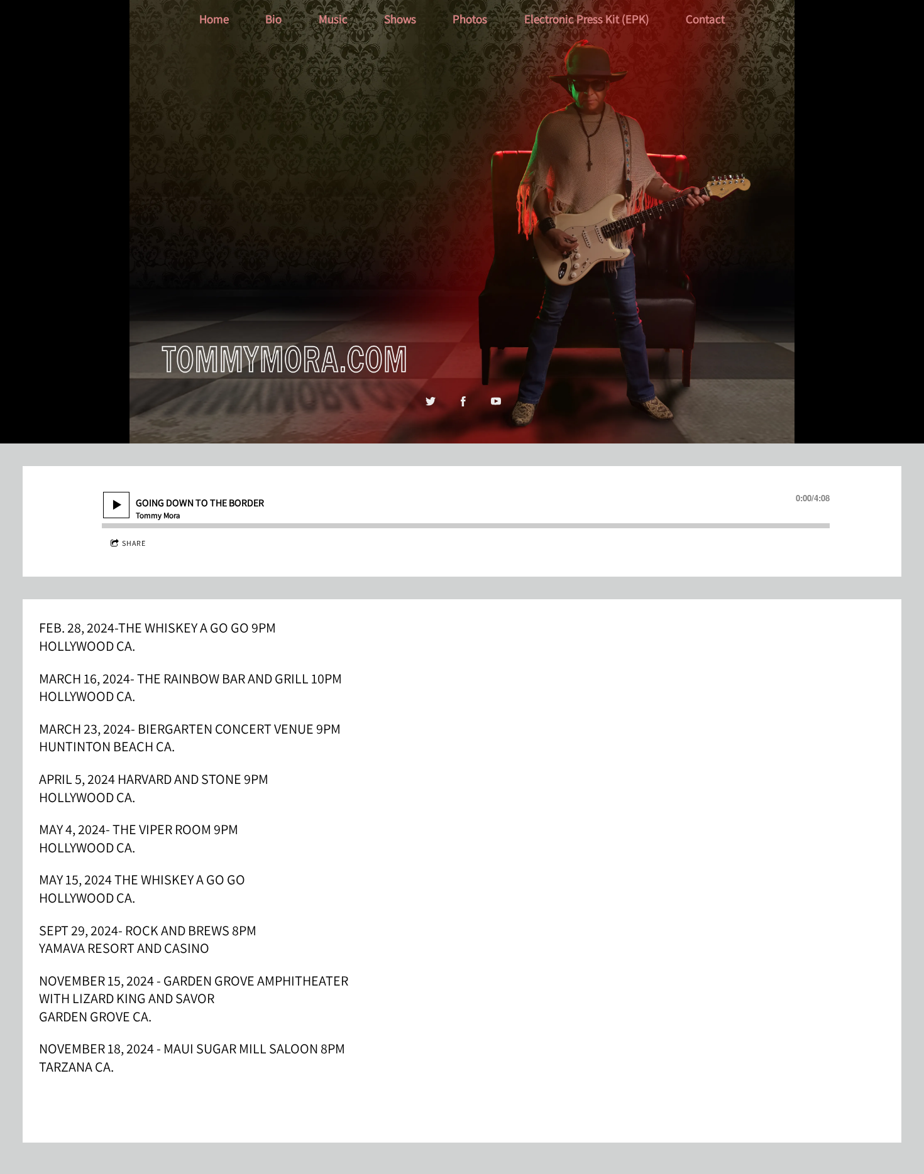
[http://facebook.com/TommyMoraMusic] (463, 401)
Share (134, 543)
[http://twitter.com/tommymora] (431, 401)
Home (214, 18)
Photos (470, 18)
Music (333, 18)
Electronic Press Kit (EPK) (586, 18)
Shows (400, 18)
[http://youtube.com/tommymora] (496, 401)
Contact (705, 18)
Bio (273, 18)
